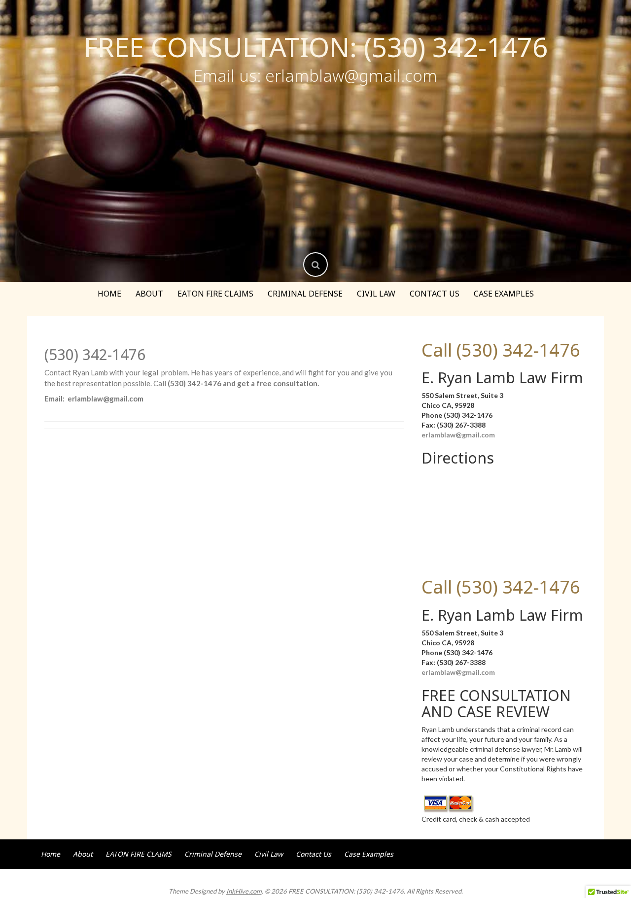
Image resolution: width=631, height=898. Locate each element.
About (149, 293)
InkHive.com (244, 891)
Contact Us (434, 293)
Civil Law (376, 293)
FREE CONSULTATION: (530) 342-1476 (316, 46)
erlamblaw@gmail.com (458, 435)
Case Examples (504, 293)
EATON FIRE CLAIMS (215, 293)
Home (109, 293)
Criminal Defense (305, 293)
